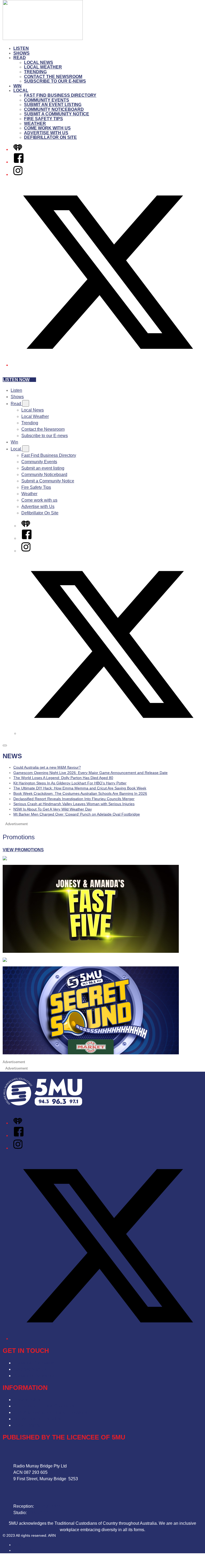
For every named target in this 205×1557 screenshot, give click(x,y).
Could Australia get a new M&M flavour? (47, 767)
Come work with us (47, 128)
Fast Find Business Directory (60, 95)
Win (17, 86)
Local (20, 90)
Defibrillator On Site (50, 137)
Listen (21, 48)
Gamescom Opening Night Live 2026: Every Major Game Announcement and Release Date (90, 773)
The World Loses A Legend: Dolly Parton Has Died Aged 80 (63, 778)
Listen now (16, 379)
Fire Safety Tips (43, 118)
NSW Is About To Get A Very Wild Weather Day (52, 809)
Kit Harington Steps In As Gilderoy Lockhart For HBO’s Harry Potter (70, 783)
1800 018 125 (41, 1512)
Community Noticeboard (54, 109)
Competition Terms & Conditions (43, 1406)
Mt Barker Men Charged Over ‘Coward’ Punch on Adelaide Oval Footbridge (76, 814)
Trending (35, 72)
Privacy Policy (26, 1399)
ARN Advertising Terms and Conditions (50, 1412)
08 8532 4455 (48, 1506)
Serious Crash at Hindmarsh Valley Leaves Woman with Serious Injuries (74, 804)
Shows (21, 53)
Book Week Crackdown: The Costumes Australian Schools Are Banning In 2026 (80, 793)
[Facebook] (18, 162)
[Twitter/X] (107, 365)
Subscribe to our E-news (55, 81)
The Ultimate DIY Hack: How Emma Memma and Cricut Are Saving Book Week (79, 788)
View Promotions (23, 850)
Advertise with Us (46, 133)
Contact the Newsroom (53, 76)
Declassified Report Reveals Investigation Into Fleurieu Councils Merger (74, 799)
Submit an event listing (52, 104)
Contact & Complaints (34, 1363)
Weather (35, 123)
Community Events (46, 100)
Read (19, 57)
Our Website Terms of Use (38, 1419)
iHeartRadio (23, 1550)
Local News (38, 62)
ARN (17, 1545)
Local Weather (43, 67)
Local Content (26, 1425)
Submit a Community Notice (56, 114)
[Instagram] (17, 174)
